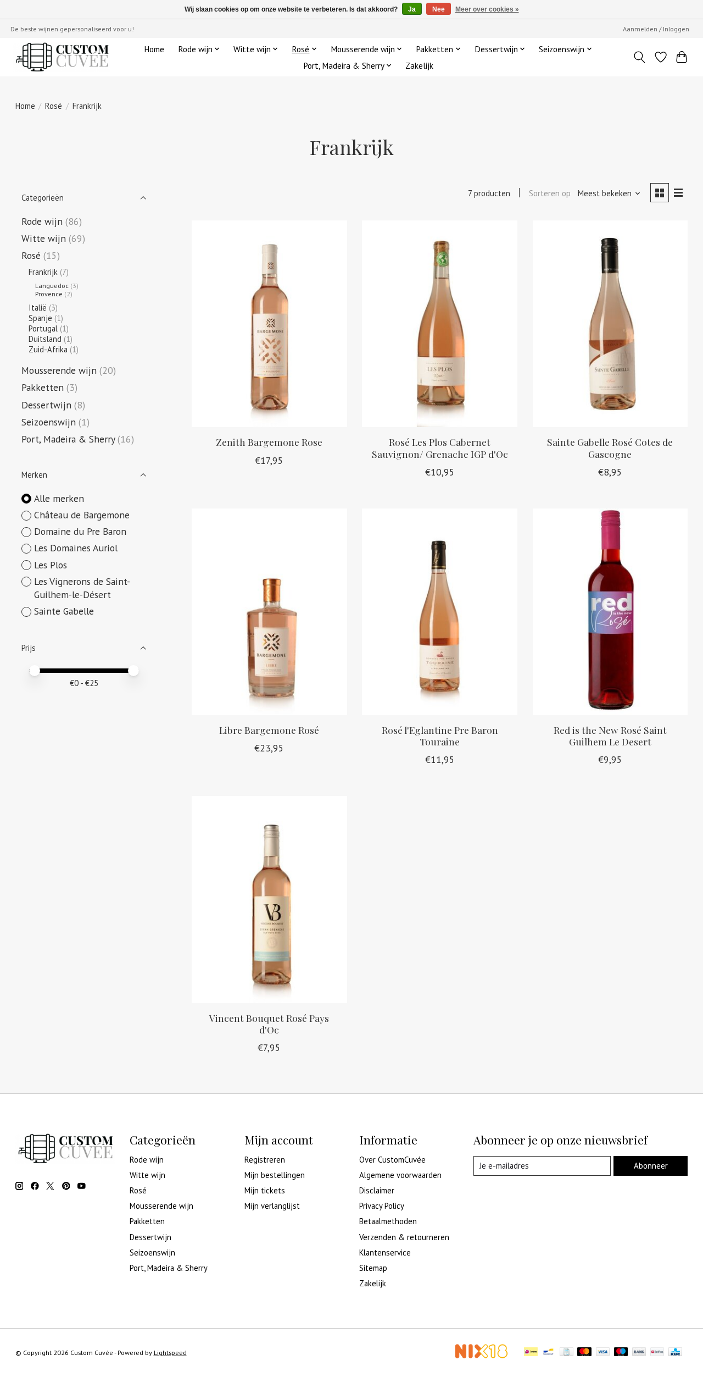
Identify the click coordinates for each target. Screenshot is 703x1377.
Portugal (43, 328)
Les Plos (50, 564)
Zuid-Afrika (48, 349)
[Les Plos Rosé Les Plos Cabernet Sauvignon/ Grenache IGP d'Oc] (439, 323)
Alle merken (59, 498)
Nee (438, 9)
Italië (38, 307)
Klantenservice (385, 1252)
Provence (49, 294)
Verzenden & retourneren (404, 1237)
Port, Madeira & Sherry (68, 439)
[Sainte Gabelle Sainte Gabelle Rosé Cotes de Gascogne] (610, 323)
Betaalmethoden (388, 1221)
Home (154, 48)
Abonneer (651, 1165)
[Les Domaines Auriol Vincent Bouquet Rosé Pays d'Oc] (269, 899)
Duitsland (45, 339)
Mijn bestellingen (274, 1175)
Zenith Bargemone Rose (269, 441)
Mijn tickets (264, 1190)
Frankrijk (43, 272)
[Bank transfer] (639, 1352)
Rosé (53, 106)
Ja (412, 9)
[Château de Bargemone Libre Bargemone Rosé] (269, 611)
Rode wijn (42, 221)
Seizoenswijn (48, 422)
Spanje (40, 318)
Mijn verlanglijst (272, 1206)
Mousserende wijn (59, 370)
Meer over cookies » (487, 9)
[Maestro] (621, 1352)
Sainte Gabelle (64, 611)
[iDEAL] (531, 1352)
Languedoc (52, 285)
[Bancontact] (548, 1352)
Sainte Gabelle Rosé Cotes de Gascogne (610, 447)
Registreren (264, 1159)
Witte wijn (43, 238)
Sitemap (373, 1268)
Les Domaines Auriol (76, 547)
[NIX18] (481, 1355)
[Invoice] (566, 1352)
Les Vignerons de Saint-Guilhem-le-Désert (82, 588)
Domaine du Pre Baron (80, 531)
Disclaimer (376, 1190)
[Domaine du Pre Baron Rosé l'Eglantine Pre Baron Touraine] (439, 611)
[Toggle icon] (639, 57)
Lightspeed (170, 1352)
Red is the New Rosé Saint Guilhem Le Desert (610, 735)
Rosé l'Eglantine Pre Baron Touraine (440, 735)
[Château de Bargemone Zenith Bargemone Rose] (269, 323)
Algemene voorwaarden (400, 1175)
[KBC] (675, 1352)
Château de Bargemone (82, 514)
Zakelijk (419, 65)
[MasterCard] (584, 1352)
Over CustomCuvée (392, 1159)
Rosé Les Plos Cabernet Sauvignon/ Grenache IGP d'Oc (440, 447)
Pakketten (42, 387)
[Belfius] (657, 1352)
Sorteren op (550, 193)
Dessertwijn (46, 405)
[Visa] (603, 1352)
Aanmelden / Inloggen (656, 29)
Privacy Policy (381, 1206)
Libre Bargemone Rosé (269, 729)
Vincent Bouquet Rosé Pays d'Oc (269, 1023)
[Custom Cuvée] (61, 57)
